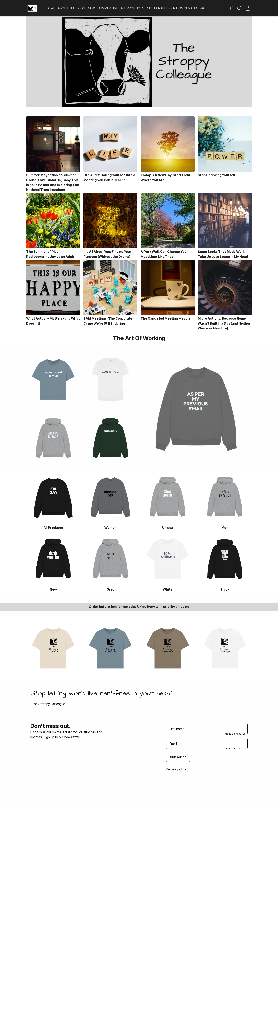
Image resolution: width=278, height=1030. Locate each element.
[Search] (239, 8)
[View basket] (248, 8)
